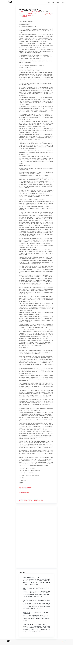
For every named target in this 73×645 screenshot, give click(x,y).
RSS (53, 2)
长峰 (34, 11)
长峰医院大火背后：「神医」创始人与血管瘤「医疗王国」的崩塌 (36, 589)
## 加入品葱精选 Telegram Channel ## (28, 17)
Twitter (62, 2)
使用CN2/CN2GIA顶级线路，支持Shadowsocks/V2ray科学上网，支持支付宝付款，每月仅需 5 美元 (36, 14)
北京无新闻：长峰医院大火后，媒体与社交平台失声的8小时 (36, 601)
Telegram (57, 2)
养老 (38, 11)
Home (49, 2)
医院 (33, 11)
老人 (40, 11)
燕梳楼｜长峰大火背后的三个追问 (31, 577)
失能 (36, 11)
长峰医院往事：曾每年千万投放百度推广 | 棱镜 (34, 624)
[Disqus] (36, 523)
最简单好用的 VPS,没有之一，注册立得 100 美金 (31, 500)
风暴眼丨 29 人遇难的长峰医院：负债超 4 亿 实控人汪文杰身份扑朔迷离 (36, 613)
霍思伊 (22, 11)
